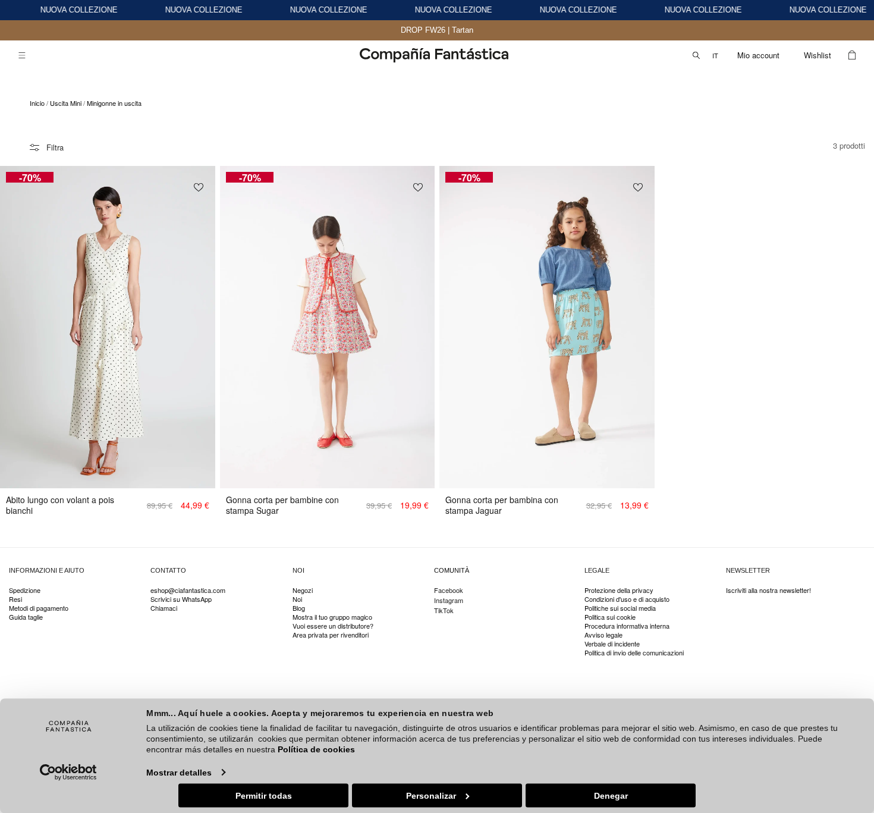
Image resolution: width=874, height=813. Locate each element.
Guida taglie (26, 617)
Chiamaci (163, 608)
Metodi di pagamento (38, 608)
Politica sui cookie (610, 617)
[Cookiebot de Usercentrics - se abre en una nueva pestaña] (69, 772)
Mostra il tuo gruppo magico (332, 617)
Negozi (303, 590)
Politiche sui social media (620, 608)
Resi (15, 599)
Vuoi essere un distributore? (333, 625)
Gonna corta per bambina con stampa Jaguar (501, 505)
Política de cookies (316, 749)
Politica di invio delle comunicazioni (634, 652)
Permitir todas (263, 795)
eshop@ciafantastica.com (187, 590)
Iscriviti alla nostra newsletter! (768, 590)
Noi (297, 599)
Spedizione (24, 590)
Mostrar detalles (179, 772)
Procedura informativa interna (626, 625)
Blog (299, 608)
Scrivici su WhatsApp (181, 599)
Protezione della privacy (618, 590)
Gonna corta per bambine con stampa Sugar (282, 505)
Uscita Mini (65, 103)
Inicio (37, 103)
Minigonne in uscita (114, 103)
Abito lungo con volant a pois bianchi (60, 505)
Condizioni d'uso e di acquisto (626, 599)
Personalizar (431, 795)
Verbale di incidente (612, 643)
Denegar (611, 795)
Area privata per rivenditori (331, 634)
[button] (22, 55)
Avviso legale (603, 634)
